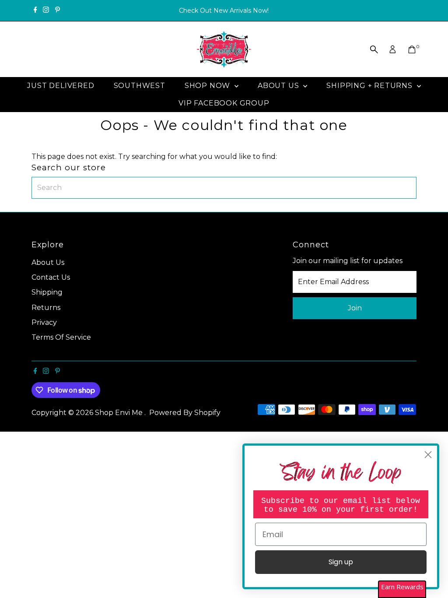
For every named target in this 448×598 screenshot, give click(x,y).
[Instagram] (46, 10)
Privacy (44, 322)
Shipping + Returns (370, 85)
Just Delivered (60, 85)
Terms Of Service (61, 337)
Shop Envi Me (119, 412)
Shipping (47, 292)
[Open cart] (411, 49)
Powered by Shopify (184, 412)
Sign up (341, 562)
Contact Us (51, 277)
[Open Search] (374, 49)
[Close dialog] (428, 454)
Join (355, 308)
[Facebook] (35, 10)
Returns (46, 307)
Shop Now (208, 85)
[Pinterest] (57, 10)
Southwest (139, 85)
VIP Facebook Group (223, 103)
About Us (279, 85)
